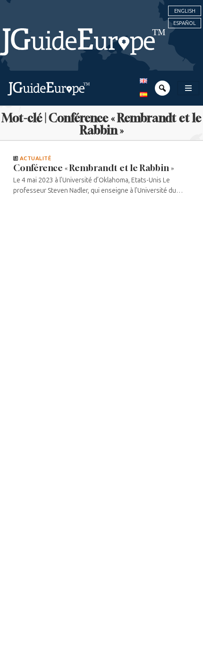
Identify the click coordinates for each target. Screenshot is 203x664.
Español (184, 23)
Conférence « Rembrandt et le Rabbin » (93, 168)
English (184, 11)
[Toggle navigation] (188, 88)
